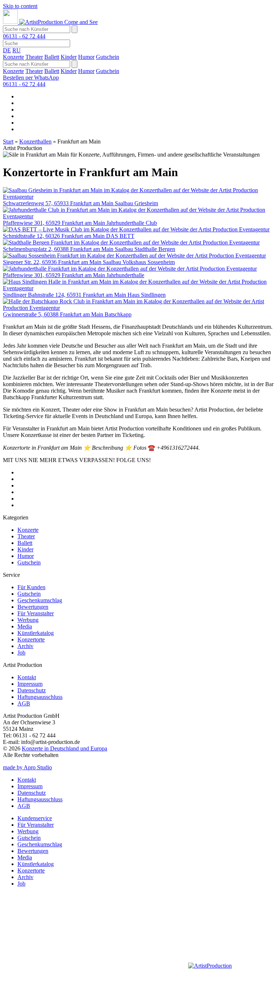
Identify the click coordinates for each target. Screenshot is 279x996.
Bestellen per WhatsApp (31, 77)
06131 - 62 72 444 (24, 36)
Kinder (69, 57)
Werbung (28, 620)
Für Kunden (31, 587)
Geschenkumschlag (39, 600)
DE (7, 50)
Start (8, 141)
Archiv (25, 646)
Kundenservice (34, 818)
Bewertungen (32, 607)
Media (24, 626)
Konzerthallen (35, 141)
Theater (34, 57)
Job (21, 652)
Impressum (30, 684)
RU (16, 50)
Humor (86, 57)
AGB (23, 703)
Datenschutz (31, 690)
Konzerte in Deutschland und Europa (64, 748)
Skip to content (20, 6)
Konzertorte (31, 639)
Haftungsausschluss (39, 697)
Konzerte (13, 57)
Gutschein (107, 57)
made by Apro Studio (27, 767)
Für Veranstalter (35, 613)
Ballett (51, 57)
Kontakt (26, 677)
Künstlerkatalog (35, 633)
